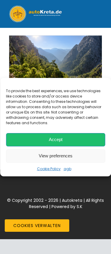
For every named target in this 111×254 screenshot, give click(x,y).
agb (67, 168)
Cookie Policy (49, 168)
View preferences (56, 155)
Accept (55, 139)
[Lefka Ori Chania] (55, 59)
